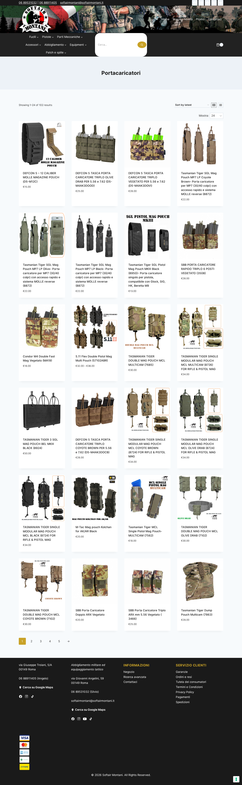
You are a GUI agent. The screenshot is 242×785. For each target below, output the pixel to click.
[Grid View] (213, 105)
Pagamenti (183, 697)
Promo (200, 19)
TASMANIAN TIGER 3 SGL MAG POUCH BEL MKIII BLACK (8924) (40, 444)
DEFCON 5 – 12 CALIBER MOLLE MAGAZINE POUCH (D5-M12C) (41, 177)
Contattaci (215, 19)
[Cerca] (141, 44)
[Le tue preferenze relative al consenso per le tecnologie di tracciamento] (236, 779)
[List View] (220, 105)
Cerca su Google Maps (38, 687)
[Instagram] (201, 3)
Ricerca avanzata (134, 677)
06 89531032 (28, 2)
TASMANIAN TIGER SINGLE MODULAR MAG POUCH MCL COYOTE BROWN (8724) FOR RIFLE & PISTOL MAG (146, 448)
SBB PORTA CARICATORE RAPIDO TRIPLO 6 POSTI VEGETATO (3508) (198, 269)
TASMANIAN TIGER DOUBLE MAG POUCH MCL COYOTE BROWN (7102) (41, 614)
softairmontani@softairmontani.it (81, 2)
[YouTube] (220, 3)
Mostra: (204, 115)
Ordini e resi (184, 677)
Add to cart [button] (84, 200)
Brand (177, 19)
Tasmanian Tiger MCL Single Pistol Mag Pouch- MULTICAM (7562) (145, 531)
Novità (188, 19)
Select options (33, 196)
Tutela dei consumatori (191, 682)
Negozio (128, 671)
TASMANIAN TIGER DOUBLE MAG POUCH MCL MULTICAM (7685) (146, 360)
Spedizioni (182, 702)
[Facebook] (195, 3)
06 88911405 (48, 2)
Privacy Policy (185, 692)
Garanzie (182, 671)
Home (165, 19)
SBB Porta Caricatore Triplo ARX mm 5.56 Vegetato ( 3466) (147, 614)
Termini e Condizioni (189, 687)
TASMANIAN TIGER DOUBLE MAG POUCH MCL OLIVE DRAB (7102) (199, 531)
